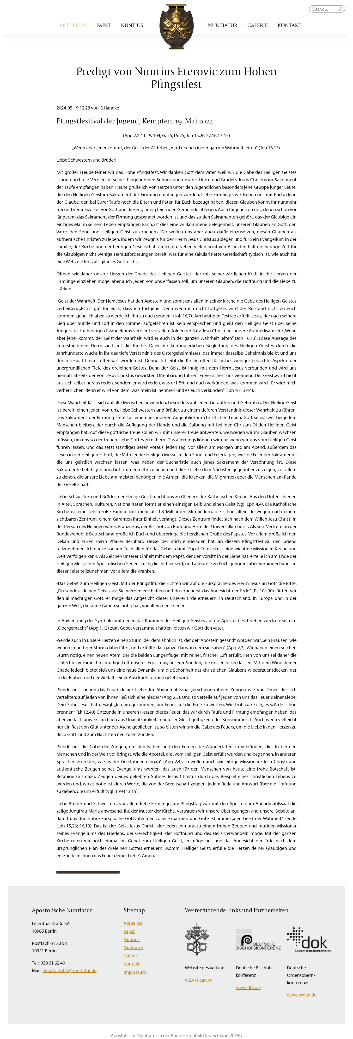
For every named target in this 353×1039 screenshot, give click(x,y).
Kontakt (289, 25)
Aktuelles (72, 25)
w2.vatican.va (199, 980)
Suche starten (341, 10)
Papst (103, 25)
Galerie (257, 25)
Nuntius (132, 25)
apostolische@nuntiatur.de (70, 970)
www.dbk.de (248, 987)
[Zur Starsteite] (176, 48)
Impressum (135, 972)
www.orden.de (301, 995)
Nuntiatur (222, 25)
